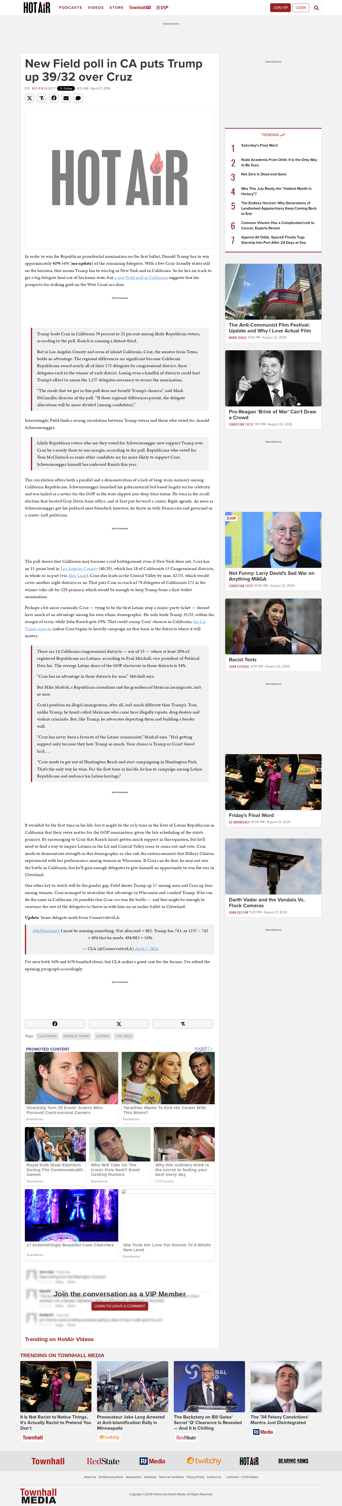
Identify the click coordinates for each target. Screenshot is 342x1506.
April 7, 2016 (146, 948)
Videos (96, 7)
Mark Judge (238, 337)
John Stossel (239, 666)
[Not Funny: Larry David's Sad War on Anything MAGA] (273, 539)
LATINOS (102, 1036)
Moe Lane (77, 575)
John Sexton (238, 912)
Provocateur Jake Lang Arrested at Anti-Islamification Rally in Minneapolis (131, 1422)
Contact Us (214, 1477)
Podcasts (70, 7)
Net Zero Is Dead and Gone (263, 174)
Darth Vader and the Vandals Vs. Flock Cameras (267, 903)
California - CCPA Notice (242, 1477)
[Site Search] (316, 7)
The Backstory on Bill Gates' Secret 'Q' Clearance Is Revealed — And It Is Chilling (208, 1422)
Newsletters (133, 1477)
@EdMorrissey (46, 930)
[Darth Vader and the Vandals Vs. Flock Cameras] (273, 866)
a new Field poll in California (141, 277)
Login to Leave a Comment (119, 1306)
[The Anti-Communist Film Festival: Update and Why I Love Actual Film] (273, 291)
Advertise (150, 1477)
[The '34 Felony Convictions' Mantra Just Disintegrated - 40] (286, 1386)
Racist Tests (243, 660)
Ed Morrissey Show (111, 1477)
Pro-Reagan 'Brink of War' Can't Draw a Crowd (272, 415)
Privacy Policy (195, 1477)
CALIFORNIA (47, 1036)
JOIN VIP (280, 7)
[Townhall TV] (140, 8)
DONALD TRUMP (76, 1036)
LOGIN (301, 7)
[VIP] (163, 8)
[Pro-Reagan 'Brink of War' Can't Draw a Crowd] (273, 378)
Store (117, 7)
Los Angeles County (78, 568)
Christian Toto (241, 424)
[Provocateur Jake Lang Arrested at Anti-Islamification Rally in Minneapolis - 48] (132, 1386)
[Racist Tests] (273, 626)
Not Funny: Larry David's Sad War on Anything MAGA (272, 576)
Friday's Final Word (251, 815)
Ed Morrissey (40, 88)
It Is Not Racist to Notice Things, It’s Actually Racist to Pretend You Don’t (55, 1422)
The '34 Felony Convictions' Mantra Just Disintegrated (280, 1420)
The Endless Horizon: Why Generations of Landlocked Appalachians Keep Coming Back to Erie (278, 208)
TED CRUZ (124, 1036)
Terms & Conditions (171, 1477)
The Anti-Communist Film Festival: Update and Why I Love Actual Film (270, 328)
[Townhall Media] (38, 1496)
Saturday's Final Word (259, 145)
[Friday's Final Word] (273, 782)
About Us (90, 1477)
